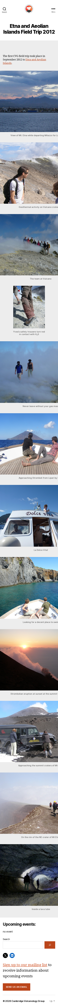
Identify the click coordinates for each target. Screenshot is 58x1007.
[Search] (49, 945)
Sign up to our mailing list (25, 965)
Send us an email (16, 987)
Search (6, 939)
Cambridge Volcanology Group (28, 1001)
